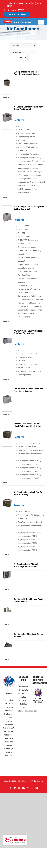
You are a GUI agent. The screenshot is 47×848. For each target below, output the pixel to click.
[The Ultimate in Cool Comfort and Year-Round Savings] (7, 400)
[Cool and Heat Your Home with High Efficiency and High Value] (7, 435)
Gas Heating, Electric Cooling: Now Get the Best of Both (29, 207)
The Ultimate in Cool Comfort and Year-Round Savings (28, 390)
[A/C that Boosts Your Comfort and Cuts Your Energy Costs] (7, 342)
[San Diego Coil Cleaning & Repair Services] (7, 645)
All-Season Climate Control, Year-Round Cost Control (29, 108)
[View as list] (25, 57)
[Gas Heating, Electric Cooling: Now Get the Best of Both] (7, 217)
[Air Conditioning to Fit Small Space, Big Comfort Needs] (7, 575)
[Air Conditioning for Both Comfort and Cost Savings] (7, 503)
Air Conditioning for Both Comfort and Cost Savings (28, 493)
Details (7, 97)
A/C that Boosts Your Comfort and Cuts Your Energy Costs (28, 332)
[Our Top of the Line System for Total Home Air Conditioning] (7, 83)
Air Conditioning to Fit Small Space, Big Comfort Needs (26, 565)
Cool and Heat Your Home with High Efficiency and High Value (27, 425)
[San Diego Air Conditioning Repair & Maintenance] (7, 610)
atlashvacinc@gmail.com (27, 711)
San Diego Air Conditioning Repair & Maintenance (29, 600)
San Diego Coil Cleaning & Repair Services (28, 635)
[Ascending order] (35, 46)
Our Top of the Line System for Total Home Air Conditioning (27, 73)
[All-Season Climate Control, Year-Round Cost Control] (7, 118)
